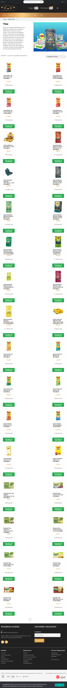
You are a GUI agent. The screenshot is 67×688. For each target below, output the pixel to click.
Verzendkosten (5, 659)
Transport (3, 663)
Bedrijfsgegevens (27, 663)
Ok (59, 685)
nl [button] (64, 1)
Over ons (3, 653)
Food (18, 15)
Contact (3, 1)
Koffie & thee (26, 15)
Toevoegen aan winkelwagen (9, 91)
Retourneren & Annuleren (29, 657)
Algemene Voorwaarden (7, 661)
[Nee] (65, 683)
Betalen (3, 657)
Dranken (11, 15)
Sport (35, 15)
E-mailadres (38, 632)
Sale (42, 15)
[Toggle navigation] (57, 8)
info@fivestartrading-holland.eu (10, 632)
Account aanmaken (6, 655)
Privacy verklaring (27, 659)
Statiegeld (25, 661)
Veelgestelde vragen (28, 655)
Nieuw (4, 15)
